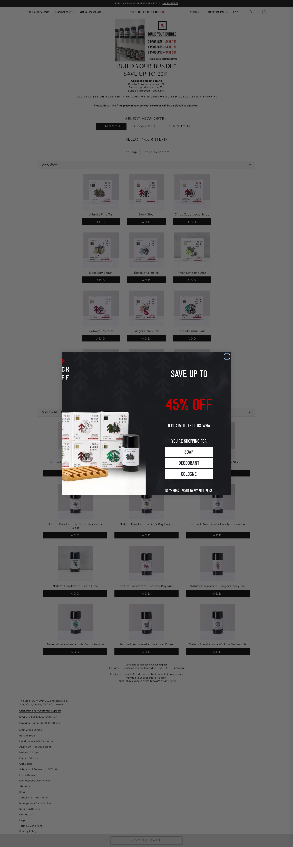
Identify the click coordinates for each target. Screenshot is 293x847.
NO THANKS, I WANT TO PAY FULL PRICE (188, 487)
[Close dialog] (227, 356)
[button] (189, 452)
